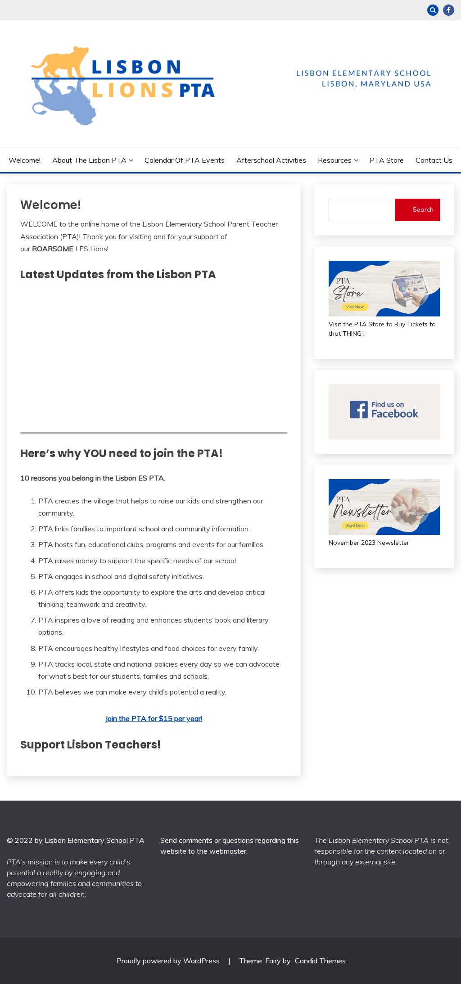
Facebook (448, 10)
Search (423, 209)
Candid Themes (320, 960)
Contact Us (434, 160)
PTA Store (387, 160)
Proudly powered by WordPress (169, 960)
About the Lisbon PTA (89, 160)
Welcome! (25, 160)
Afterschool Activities (271, 160)
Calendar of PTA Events (185, 160)
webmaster (227, 850)
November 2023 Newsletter (369, 543)
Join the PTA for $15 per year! (153, 718)
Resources (335, 160)
